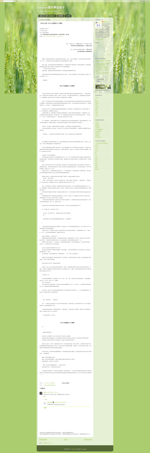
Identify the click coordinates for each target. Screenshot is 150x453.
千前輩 (97, 122)
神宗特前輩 (98, 137)
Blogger (84, 449)
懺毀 (96, 101)
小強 (96, 114)
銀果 (96, 160)
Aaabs (96, 145)
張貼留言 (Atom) (47, 443)
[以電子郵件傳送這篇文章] (62, 383)
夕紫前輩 (97, 128)
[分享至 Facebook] (67, 383)
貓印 (96, 163)
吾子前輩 (97, 133)
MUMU (96, 97)
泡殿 (96, 112)
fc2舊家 (68, 16)
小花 (96, 116)
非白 (96, 158)
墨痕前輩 (97, 126)
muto (96, 147)
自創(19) (99, 81)
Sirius (96, 150)
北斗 (96, 162)
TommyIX (73, 449)
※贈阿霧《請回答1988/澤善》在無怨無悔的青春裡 (102, 64)
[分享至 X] (65, 383)
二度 (96, 156)
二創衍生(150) (100, 79)
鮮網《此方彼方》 (50, 16)
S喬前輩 (97, 135)
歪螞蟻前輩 (98, 131)
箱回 (96, 165)
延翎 (96, 108)
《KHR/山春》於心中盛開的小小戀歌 (102, 70)
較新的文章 (43, 440)
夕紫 (44, 392)
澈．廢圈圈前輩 (99, 129)
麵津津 (97, 169)
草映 (96, 167)
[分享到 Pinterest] (68, 383)
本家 (41, 16)
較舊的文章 (88, 440)
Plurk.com (109, 54)
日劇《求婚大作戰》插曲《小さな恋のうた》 (54, 36)
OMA (96, 148)
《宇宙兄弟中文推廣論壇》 (101, 143)
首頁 (65, 440)
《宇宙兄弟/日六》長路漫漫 (102, 73)
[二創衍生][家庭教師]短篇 (49, 385)
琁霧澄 (97, 103)
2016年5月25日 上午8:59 (52, 392)
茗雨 (96, 105)
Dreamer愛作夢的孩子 (51, 7)
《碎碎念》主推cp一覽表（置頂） (102, 61)
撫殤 (96, 110)
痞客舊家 (60, 16)
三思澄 (97, 107)
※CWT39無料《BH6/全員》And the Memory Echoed (102, 67)
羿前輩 (97, 124)
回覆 (44, 396)
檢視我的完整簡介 (99, 39)
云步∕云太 (49, 402)
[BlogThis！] (64, 383)
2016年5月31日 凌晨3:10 (60, 402)
